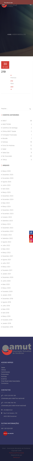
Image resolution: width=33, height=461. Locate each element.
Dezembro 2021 (7, 256)
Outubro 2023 (7, 217)
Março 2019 (6, 316)
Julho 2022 (6, 245)
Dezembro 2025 (7, 174)
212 (11, 81)
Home (9, 34)
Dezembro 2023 (7, 210)
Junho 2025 (6, 185)
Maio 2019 (5, 309)
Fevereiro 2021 (7, 270)
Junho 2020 (6, 281)
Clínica (3, 370)
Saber (4, 149)
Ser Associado (7, 156)
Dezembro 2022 (7, 228)
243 (11, 87)
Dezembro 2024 (7, 196)
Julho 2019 (6, 305)
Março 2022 (6, 252)
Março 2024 (6, 206)
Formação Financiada (9, 135)
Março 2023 (6, 224)
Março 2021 (6, 267)
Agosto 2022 (6, 242)
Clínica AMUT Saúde (9, 131)
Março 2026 (6, 171)
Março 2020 (6, 288)
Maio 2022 (6, 249)
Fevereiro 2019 (7, 320)
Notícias (5, 142)
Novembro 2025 (7, 178)
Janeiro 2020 (6, 295)
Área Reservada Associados (10, 381)
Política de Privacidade (16, 453)
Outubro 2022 (7, 235)
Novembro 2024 (7, 199)
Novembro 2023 (7, 213)
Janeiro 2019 (6, 323)
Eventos (4, 379)
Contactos (4, 383)
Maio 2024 (6, 203)
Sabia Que (5, 152)
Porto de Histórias (8, 145)
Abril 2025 (5, 189)
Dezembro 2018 (7, 327)
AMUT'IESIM (6, 124)
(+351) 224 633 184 (10, 395)
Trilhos (4, 159)
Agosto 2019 (6, 302)
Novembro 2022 (7, 231)
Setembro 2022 (7, 238)
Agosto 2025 (6, 182)
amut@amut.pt (8, 410)
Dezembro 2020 (7, 277)
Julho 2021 (6, 263)
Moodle (4, 138)
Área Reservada (8, 2)
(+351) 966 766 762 (10, 402)
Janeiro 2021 (6, 274)
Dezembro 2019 (7, 298)
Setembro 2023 (7, 220)
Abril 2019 (5, 313)
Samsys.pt (16, 457)
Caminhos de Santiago (10, 128)
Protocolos (5, 374)
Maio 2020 (6, 284)
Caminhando (5, 372)
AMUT (4, 121)
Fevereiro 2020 (7, 291)
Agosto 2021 (6, 259)
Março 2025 (6, 192)
